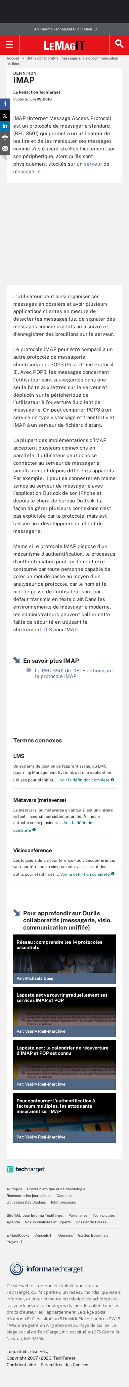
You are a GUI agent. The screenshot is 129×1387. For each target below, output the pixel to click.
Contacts (64, 1196)
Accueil (13, 58)
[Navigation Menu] (10, 45)
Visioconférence (32, 850)
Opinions (65, 1235)
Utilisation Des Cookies (26, 1202)
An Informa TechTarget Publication (63, 29)
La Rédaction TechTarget (36, 92)
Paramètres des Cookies (64, 1364)
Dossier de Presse (91, 1222)
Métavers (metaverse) (39, 800)
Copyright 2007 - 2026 (29, 1358)
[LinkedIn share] (5, 126)
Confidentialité (21, 1364)
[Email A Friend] (5, 149)
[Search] (119, 45)
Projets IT (15, 1242)
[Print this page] (5, 137)
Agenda (13, 1222)
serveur (93, 164)
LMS (18, 756)
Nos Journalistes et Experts (48, 1222)
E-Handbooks (18, 1235)
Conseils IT (43, 1235)
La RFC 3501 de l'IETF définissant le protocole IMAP (74, 673)
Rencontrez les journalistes (29, 1196)
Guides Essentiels (93, 1235)
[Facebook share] (5, 104)
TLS (47, 629)
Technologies (104, 1215)
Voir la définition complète (84, 780)
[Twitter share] (5, 115)
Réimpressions (63, 1202)
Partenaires (78, 1215)
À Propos (14, 1189)
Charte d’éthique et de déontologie (56, 1189)
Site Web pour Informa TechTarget (35, 1215)
